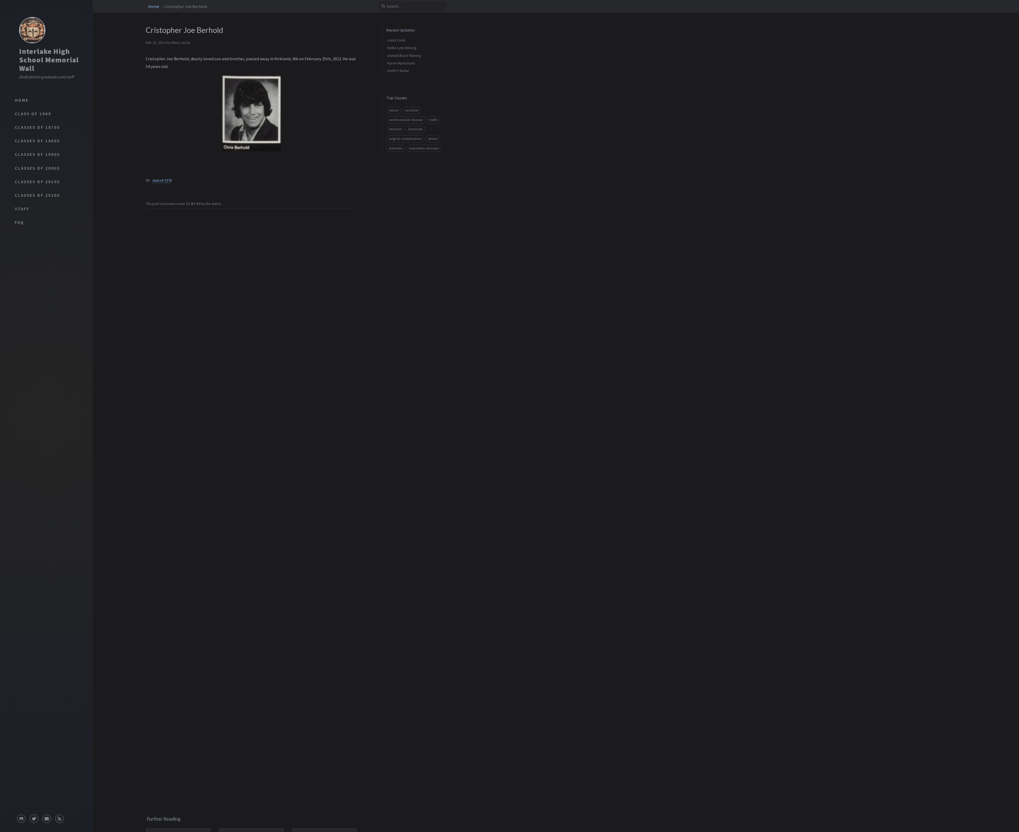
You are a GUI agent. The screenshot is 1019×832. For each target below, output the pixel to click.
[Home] (32, 30)
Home (154, 6)
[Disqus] (251, 730)
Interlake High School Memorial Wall (49, 60)
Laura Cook (396, 40)
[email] (46, 817)
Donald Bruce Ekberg (404, 55)
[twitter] (34, 817)
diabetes (395, 148)
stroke (433, 138)
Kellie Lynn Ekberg (401, 47)
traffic (433, 120)
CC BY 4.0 (193, 203)
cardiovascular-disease (406, 120)
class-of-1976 (162, 180)
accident (411, 110)
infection (395, 129)
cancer (394, 110)
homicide (415, 129)
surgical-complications (405, 138)
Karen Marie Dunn (401, 63)
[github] (21, 817)
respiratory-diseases (424, 148)
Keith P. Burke (398, 70)
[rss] (59, 817)
